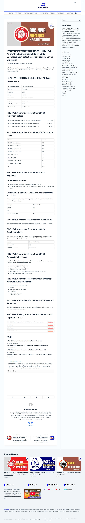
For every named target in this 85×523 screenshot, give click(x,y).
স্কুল (63, 95)
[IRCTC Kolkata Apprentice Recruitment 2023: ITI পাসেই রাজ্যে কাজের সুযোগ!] (42, 464)
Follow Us (50, 328)
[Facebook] (12, 371)
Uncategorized (66, 83)
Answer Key (65, 58)
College (64, 62)
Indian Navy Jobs (66, 70)
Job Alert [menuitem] (18, 13)
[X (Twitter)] (25, 397)
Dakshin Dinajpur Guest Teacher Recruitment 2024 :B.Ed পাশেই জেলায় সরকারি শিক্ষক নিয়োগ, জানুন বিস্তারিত (70, 45)
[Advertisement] (30, 382)
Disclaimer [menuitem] (74, 518)
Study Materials (66, 81)
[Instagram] (13, 371)
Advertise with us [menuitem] (59, 518)
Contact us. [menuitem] (67, 518)
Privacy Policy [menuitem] (47, 520)
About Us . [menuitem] (50, 518)
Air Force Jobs (66, 56)
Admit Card (65, 55)
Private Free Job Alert (68, 74)
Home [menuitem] (11, 13)
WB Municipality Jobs (67, 86)
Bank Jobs (65, 60)
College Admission (67, 63)
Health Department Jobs (68, 67)
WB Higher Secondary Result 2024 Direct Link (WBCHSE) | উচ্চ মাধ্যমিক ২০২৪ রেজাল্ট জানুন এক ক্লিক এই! (71, 29)
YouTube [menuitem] (70, 13)
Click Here (50, 322)
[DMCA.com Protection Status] (68, 489)
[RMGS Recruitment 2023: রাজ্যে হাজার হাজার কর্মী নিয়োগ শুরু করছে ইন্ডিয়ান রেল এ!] (69, 464)
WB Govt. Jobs (66, 84)
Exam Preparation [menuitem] (31, 13)
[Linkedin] (15, 371)
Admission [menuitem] (60, 13)
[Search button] (79, 20)
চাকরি (63, 91)
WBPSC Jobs (65, 90)
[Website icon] (29, 423)
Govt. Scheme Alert (67, 65)
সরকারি (63, 93)
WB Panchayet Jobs (67, 88)
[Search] (76, 13)
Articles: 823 (30, 425)
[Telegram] (8, 371)
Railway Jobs (29, 63)
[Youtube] (10, 371)
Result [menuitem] (53, 13)
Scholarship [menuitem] (44, 13)
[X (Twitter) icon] (32, 423)
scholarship (65, 79)
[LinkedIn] (48, 397)
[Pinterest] (36, 397)
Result (63, 77)
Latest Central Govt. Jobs (68, 72)
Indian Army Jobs (66, 69)
